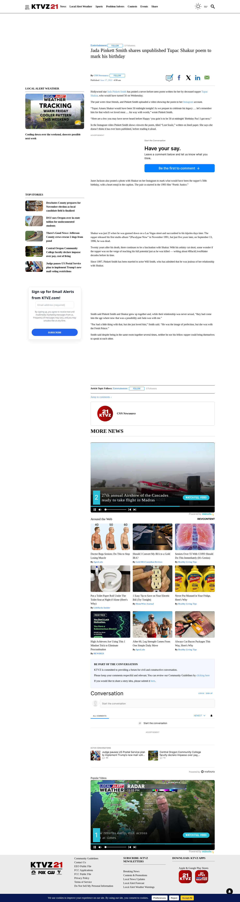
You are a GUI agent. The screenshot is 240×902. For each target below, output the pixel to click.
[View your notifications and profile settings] (211, 715)
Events (144, 6)
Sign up (209, 693)
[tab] (100, 715)
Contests (132, 6)
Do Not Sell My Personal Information (93, 886)
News (63, 6)
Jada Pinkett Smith (116, 91)
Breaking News (131, 871)
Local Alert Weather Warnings (138, 887)
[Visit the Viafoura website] (208, 771)
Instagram (188, 102)
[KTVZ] (44, 6)
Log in (201, 693)
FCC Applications (83, 870)
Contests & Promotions (135, 875)
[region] (153, 732)
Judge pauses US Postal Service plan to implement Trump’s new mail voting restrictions (63, 267)
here (153, 681)
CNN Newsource (101, 75)
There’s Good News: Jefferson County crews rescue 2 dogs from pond (64, 237)
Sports (99, 6)
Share (154, 6)
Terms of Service (83, 882)
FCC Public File (82, 874)
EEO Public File (82, 866)
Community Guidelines (86, 858)
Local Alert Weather (81, 6)
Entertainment (120, 388)
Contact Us (80, 862)
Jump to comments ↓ (101, 397)
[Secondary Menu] (29, 6)
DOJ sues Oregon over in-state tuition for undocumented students (63, 221)
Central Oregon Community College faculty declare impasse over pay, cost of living (63, 252)
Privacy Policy (81, 878)
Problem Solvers (115, 6)
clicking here (203, 675)
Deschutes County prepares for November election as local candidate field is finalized (63, 206)
